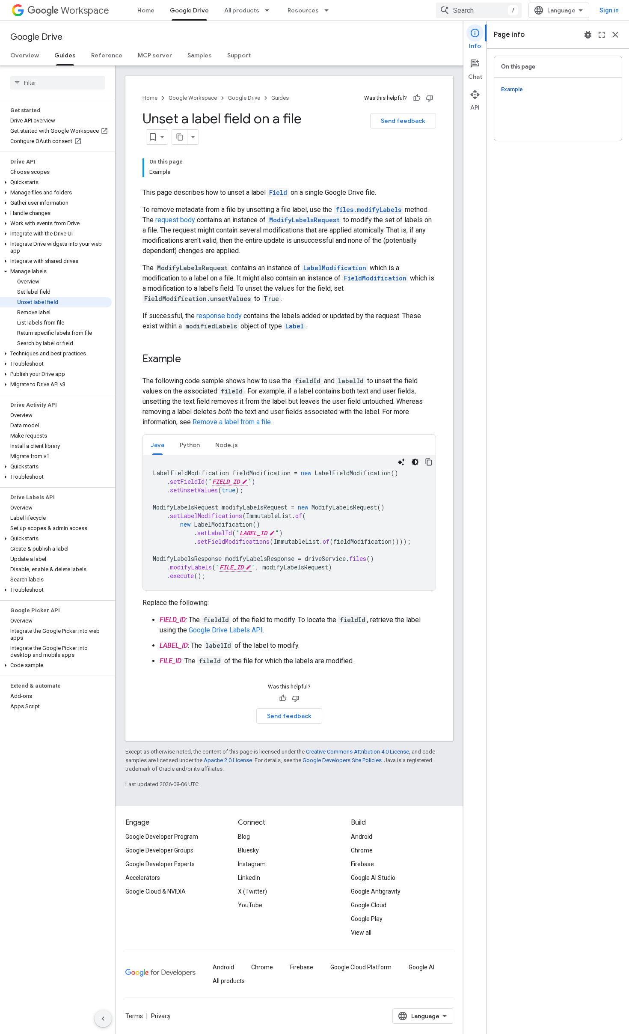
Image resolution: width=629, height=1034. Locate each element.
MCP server (155, 55)
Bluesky (248, 850)
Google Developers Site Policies (342, 760)
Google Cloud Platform (361, 967)
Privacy (161, 1016)
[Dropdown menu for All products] (269, 10)
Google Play (367, 918)
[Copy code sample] (429, 462)
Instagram (252, 864)
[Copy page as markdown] (179, 137)
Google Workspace (193, 98)
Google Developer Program (161, 836)
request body (175, 220)
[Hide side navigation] (103, 1018)
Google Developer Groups (159, 850)
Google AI (421, 967)
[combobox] (479, 10)
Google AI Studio (373, 877)
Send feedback (403, 121)
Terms (134, 1016)
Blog (244, 836)
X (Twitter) (252, 891)
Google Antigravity (376, 891)
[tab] (157, 445)
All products (241, 10)
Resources (303, 10)
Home (145, 10)
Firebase (362, 864)
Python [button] (190, 445)
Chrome (362, 850)
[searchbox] (57, 82)
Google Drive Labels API (226, 630)
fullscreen (601, 35)
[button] (56, 182)
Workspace (85, 10)
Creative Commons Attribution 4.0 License (357, 751)
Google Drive (189, 10)
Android (361, 836)
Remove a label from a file (232, 422)
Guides (65, 55)
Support (239, 55)
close (615, 35)
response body (219, 316)
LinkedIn (249, 877)
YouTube (250, 905)
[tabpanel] (289, 522)
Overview (24, 55)
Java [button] (157, 445)
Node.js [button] (226, 445)
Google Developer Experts (160, 864)
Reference (106, 55)
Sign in (609, 10)
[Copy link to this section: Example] (189, 360)
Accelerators (142, 877)
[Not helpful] (429, 98)
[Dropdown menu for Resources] (329, 10)
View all (361, 932)
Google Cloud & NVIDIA (155, 891)
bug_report (588, 35)
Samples (199, 55)
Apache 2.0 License (228, 760)
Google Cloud (368, 905)
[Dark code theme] (415, 462)
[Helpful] (416, 98)
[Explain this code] (401, 462)
